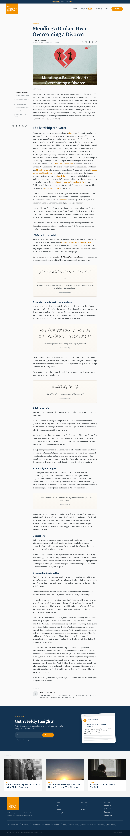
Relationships (100, 824)
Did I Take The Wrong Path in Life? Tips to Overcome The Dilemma (64, 785)
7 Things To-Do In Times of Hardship (103, 785)
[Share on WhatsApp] (92, 41)
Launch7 (120, 833)
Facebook (109, 815)
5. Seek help (18, 111)
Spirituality (47, 824)
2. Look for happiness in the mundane (21, 100)
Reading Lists (61, 813)
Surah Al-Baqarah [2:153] (65, 292)
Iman (7, 782)
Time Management (36, 824)
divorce (71, 133)
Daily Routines (111, 824)
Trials (92, 782)
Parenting (83, 824)
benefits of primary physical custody (68, 182)
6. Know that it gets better (20, 115)
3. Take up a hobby (20, 104)
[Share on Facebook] (86, 41)
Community (98, 9)
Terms (40, 833)
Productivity (25, 824)
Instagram (109, 812)
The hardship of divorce (20, 92)
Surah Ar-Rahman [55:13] (65, 398)
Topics (59, 810)
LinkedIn (108, 806)
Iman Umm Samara (40, 40)
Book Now (73, 1)
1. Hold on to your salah (21, 95)
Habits (64, 824)
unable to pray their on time (76, 242)
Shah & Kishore (43, 170)
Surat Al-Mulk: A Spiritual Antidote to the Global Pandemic (23, 785)
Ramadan (56, 824)
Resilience (36, 23)
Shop (106, 9)
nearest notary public (52, 188)
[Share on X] (83, 41)
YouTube (108, 809)
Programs (86, 9)
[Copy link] (96, 41)
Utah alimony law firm (64, 163)
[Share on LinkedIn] (89, 41)
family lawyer (63, 176)
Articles (75, 9)
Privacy (36, 833)
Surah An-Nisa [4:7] (65, 348)
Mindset (50, 782)
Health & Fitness (73, 824)
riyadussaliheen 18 (65, 504)
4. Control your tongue (21, 107)
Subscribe (117, 9)
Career (91, 824)
